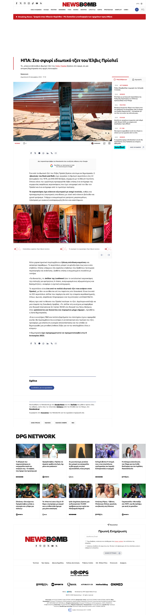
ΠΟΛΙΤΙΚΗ (53, 9)
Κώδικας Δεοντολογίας (73, 563)
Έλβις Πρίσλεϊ (61, 66)
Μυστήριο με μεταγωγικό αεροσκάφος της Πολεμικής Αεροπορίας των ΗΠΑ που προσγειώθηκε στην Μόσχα (127, 98)
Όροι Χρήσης (45, 563)
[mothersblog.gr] (102, 584)
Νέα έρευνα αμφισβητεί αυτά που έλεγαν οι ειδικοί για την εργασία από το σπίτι (128, 132)
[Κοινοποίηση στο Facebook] (31, 153)
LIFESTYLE (92, 9)
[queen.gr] (72, 584)
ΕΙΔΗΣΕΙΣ (48, 422)
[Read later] (109, 143)
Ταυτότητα (36, 563)
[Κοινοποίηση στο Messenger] (39, 153)
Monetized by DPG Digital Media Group (86, 591)
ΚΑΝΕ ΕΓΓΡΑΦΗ (110, 553)
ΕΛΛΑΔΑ (46, 9)
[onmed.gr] (117, 584)
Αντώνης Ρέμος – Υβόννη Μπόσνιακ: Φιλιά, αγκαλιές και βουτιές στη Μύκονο (105, 504)
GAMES (126, 9)
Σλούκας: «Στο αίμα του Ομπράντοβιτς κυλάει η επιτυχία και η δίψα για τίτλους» (25, 505)
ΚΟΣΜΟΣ (75, 9)
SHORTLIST (118, 9)
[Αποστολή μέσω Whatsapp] (43, 153)
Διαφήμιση (123, 563)
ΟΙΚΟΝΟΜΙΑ (62, 9)
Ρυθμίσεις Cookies (87, 563)
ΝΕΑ (73, 422)
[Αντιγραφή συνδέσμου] (104, 143)
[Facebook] (16, 3)
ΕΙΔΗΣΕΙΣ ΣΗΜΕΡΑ (61, 422)
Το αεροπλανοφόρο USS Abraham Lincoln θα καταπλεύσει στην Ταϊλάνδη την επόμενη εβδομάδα (128, 141)
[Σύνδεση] (137, 9)
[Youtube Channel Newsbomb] (37, 3)
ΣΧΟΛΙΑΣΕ (97, 143)
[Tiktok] (33, 3)
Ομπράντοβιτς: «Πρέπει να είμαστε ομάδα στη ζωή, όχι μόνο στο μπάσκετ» (53, 464)
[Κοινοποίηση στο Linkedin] (47, 153)
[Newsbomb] (46, 539)
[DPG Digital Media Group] (79, 573)
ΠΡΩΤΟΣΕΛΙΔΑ (108, 9)
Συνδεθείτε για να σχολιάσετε (41, 388)
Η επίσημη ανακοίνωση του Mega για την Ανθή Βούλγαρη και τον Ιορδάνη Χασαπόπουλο (132, 465)
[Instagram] (29, 3)
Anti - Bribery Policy (101, 563)
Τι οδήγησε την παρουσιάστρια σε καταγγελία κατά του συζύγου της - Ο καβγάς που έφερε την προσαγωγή (26, 466)
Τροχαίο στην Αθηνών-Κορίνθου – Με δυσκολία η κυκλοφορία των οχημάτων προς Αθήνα (72, 16)
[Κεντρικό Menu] (143, 9)
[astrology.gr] (87, 584)
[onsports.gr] (57, 584)
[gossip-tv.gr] (42, 584)
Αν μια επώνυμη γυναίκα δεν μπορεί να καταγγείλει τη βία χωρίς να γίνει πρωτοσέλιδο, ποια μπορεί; (79, 465)
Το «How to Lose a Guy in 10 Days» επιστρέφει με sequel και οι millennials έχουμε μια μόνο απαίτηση (53, 505)
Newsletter (45, 413)
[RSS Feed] (41, 3)
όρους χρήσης (119, 541)
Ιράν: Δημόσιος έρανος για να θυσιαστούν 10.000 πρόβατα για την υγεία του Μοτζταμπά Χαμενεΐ (79, 505)
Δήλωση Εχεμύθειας (58, 563)
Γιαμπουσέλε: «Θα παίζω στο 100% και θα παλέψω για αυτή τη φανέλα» (132, 504)
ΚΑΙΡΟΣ (100, 9)
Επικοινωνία (113, 563)
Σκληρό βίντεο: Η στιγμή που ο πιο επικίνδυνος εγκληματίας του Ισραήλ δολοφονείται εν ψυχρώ (104, 465)
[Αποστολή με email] (56, 153)
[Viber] (25, 3)
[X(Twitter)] (21, 3)
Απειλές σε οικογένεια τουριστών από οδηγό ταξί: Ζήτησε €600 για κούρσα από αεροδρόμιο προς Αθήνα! (128, 122)
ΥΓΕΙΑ (69, 9)
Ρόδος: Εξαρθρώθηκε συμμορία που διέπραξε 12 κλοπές (128, 89)
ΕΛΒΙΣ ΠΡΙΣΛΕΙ (35, 422)
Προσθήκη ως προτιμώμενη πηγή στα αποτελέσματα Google (64, 166)
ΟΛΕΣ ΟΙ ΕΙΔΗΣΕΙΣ (36, 9)
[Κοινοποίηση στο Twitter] (35, 153)
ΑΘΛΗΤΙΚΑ (84, 9)
